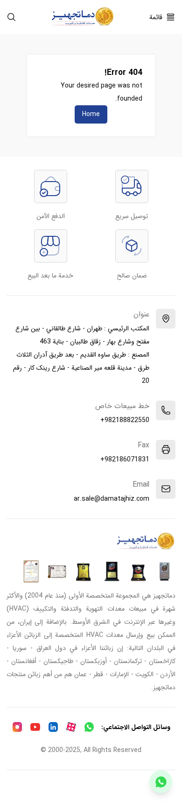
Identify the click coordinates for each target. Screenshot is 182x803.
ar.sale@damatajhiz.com (111, 499)
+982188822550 (124, 420)
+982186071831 (124, 459)
